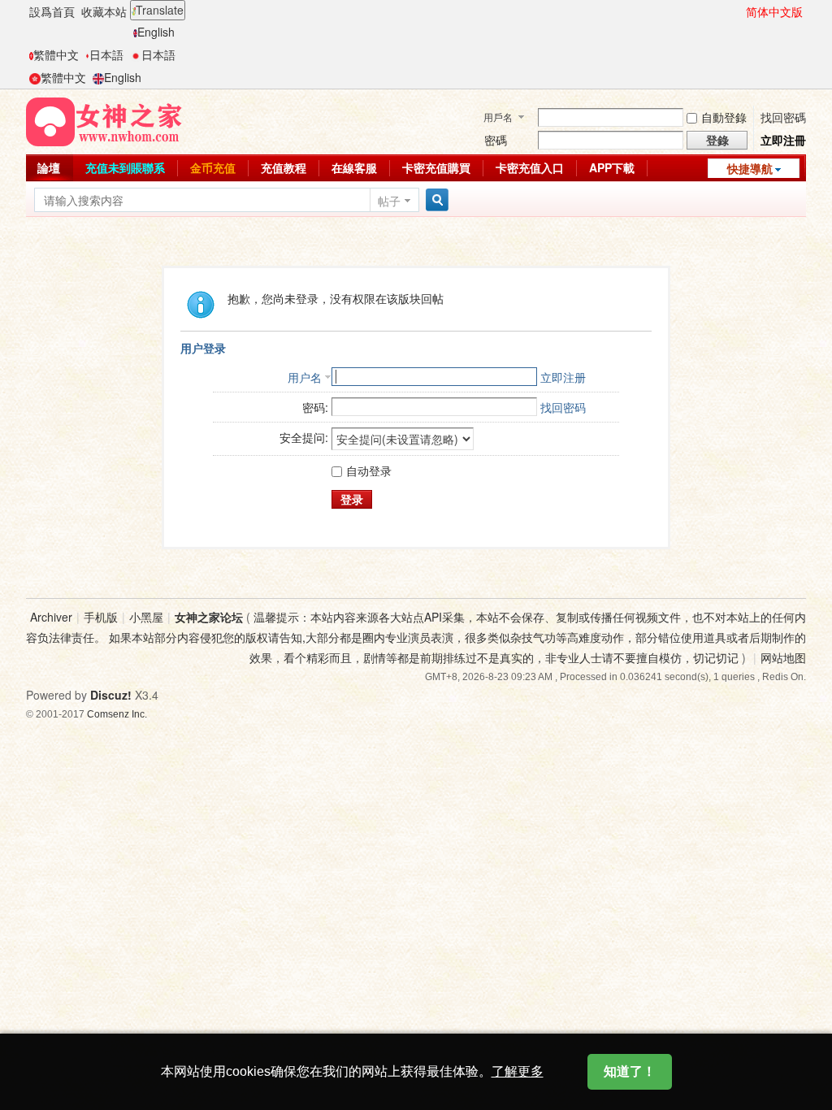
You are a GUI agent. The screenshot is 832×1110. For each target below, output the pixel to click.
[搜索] (434, 200)
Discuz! (111, 695)
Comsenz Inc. (117, 714)
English (156, 32)
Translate (160, 10)
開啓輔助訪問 (738, 11)
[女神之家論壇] (104, 120)
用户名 (305, 377)
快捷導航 (750, 168)
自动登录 (369, 470)
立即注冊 (783, 140)
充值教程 (283, 167)
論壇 (48, 167)
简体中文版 (774, 11)
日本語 (106, 54)
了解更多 (518, 1071)
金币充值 (213, 167)
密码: (315, 407)
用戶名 (498, 117)
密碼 (495, 140)
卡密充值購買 (436, 167)
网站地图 (783, 657)
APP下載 (612, 167)
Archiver (51, 617)
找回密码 (563, 407)
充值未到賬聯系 (125, 167)
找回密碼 (783, 117)
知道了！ (630, 1071)
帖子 (389, 201)
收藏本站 (104, 11)
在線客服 (354, 167)
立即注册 (563, 377)
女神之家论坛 (209, 617)
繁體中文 (56, 54)
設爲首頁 (52, 11)
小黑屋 (146, 617)
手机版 (101, 617)
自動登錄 (724, 117)
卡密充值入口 (530, 167)
